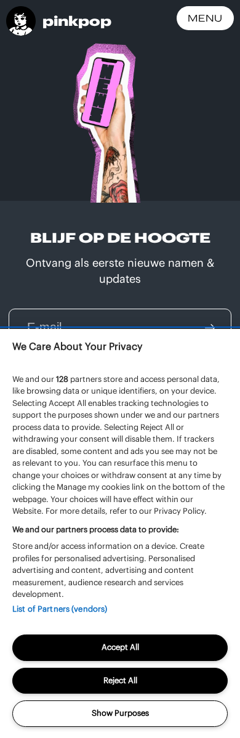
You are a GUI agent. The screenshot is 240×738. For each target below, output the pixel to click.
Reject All (120, 680)
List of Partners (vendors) (59, 609)
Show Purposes (120, 713)
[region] (120, 533)
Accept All (120, 647)
